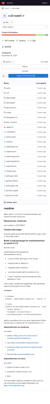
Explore (10, 3)
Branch (22, 41)
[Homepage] (3, 3)
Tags (33, 41)
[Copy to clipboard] (43, 296)
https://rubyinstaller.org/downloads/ (24, 343)
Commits (9, 41)
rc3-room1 (44, 62)
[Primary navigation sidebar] (3, 8)
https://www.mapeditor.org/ (24, 354)
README (8, 47)
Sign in (44, 3)
